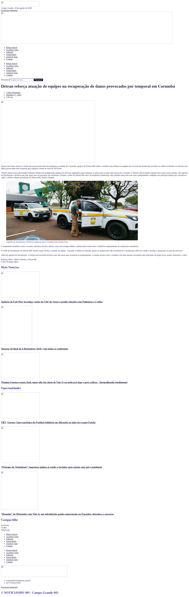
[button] (94, 525)
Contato (9, 59)
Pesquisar (5, 80)
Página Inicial (11, 47)
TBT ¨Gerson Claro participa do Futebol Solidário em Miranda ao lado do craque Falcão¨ (48, 422)
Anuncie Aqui (12, 57)
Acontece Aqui (12, 50)
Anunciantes (11, 54)
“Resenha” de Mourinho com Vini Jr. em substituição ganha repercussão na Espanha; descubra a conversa (57, 514)
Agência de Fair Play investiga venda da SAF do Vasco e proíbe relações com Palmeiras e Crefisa (52, 301)
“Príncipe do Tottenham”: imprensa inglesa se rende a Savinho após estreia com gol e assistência (51, 467)
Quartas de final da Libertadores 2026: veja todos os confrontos (34, 348)
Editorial (9, 52)
